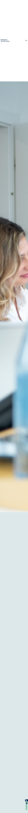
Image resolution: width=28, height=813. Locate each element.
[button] (26, 40)
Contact (26, 807)
